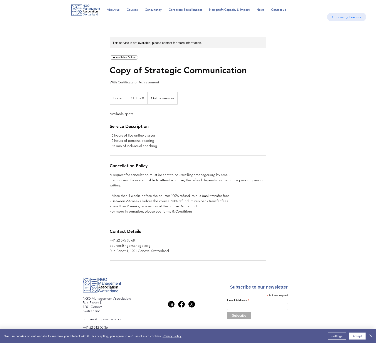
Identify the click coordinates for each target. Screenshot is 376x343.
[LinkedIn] (171, 304)
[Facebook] (181, 304)
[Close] (370, 336)
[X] (191, 304)
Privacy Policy (172, 336)
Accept (357, 336)
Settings (336, 336)
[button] (132, 9)
